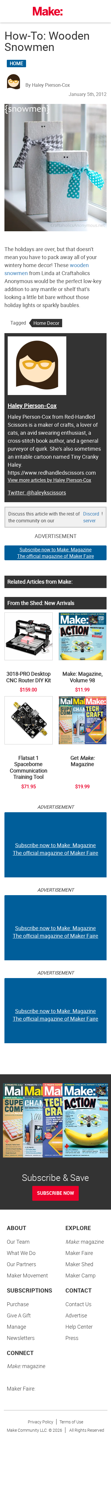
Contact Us (78, 1304)
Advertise (76, 1315)
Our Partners (21, 1264)
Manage (16, 1326)
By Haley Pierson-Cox (47, 85)
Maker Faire (79, 1252)
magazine (84, 1241)
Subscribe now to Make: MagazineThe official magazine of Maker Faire (55, 553)
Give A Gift (19, 1315)
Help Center (79, 1326)
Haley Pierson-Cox (32, 406)
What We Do (21, 1252)
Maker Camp (80, 1275)
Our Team (18, 1241)
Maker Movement (27, 1275)
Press (71, 1337)
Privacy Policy (40, 1422)
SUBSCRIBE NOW (55, 1193)
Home (16, 63)
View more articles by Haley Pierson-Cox (49, 480)
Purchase (18, 1304)
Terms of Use (71, 1422)
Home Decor (46, 323)
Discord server (91, 517)
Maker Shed (79, 1264)
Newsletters (21, 1337)
